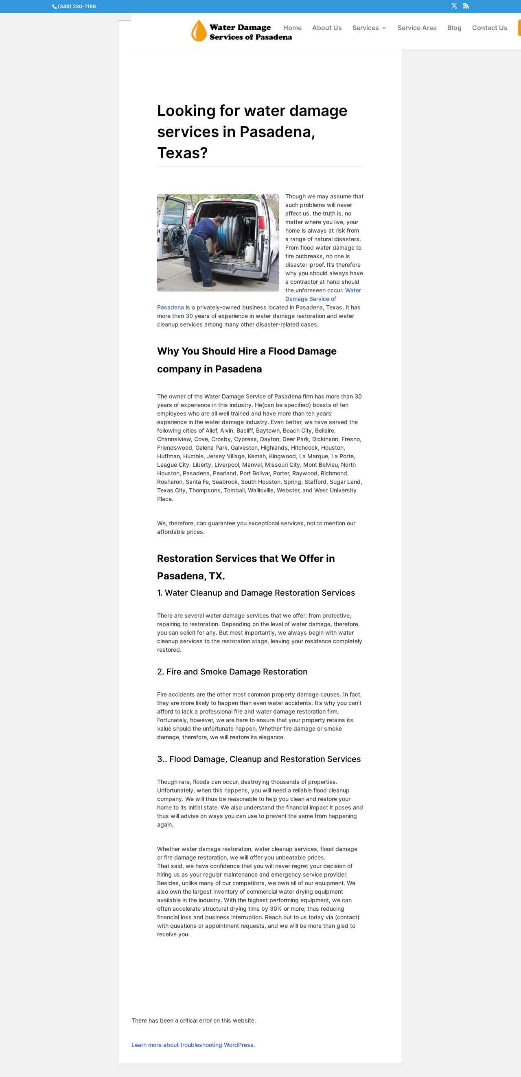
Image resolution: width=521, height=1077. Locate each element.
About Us (327, 28)
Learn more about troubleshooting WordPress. (193, 1044)
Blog (454, 28)
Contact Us (490, 28)
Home (292, 28)
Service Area (417, 28)
